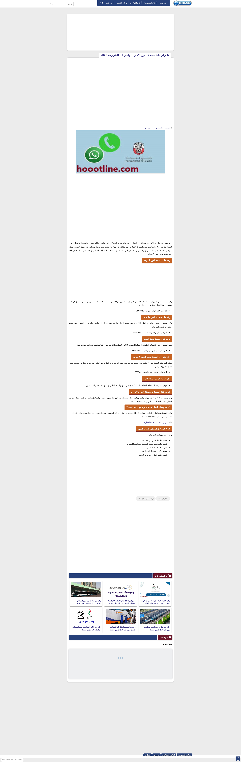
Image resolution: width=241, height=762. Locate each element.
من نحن (156, 755)
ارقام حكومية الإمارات (146, 499)
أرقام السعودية (150, 3)
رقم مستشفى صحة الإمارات (155, 422)
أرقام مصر (163, 3)
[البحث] (51, 4)
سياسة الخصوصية (184, 755)
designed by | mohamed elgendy (12, 760)
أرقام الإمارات (136, 3)
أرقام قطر (109, 3)
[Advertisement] (120, 32)
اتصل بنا (147, 755)
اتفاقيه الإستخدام (168, 755)
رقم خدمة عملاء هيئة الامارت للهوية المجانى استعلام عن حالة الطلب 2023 (155, 603)
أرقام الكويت (122, 3)
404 (101, 3)
